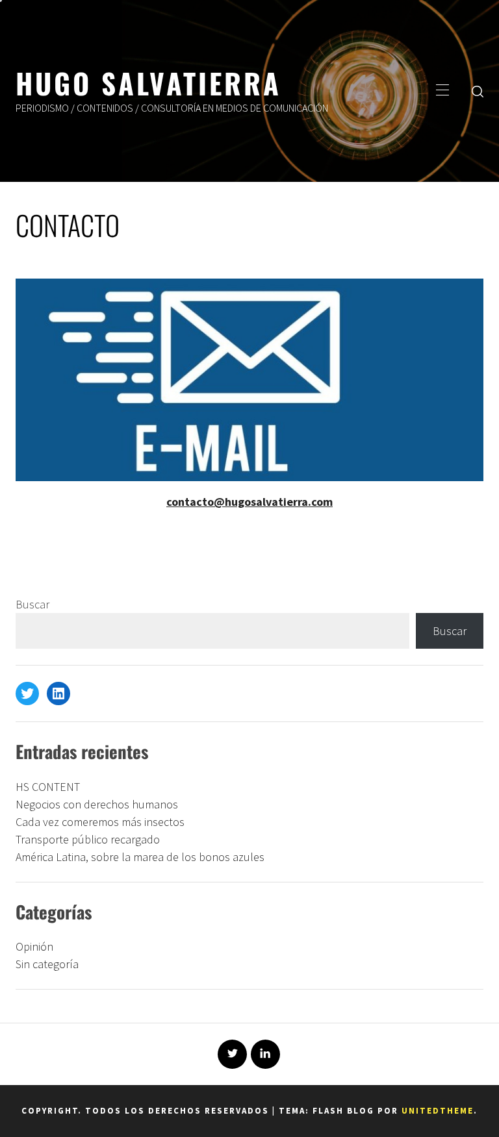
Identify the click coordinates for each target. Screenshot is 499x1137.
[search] (477, 91)
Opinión (34, 946)
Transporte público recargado (88, 839)
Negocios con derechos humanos (97, 804)
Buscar (32, 604)
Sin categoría (47, 963)
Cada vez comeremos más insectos (100, 821)
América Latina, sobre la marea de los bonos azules (140, 856)
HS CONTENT (48, 786)
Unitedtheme (438, 1110)
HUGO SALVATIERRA (148, 82)
